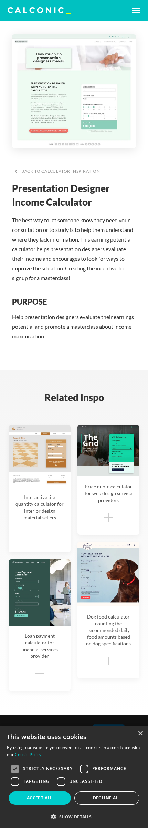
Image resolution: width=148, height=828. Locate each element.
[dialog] (74, 777)
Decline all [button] (107, 798)
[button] (74, 816)
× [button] (140, 733)
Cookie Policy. (28, 754)
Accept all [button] (40, 798)
